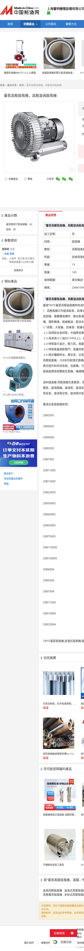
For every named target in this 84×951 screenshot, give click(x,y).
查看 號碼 (9, 253)
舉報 (30, 179)
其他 (21, 85)
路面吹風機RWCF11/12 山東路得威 (22, 72)
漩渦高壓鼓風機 (52, 890)
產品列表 (12, 85)
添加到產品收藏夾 (13, 478)
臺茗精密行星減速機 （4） (20, 224)
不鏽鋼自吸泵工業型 (53, 864)
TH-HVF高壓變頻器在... (15, 357)
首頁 (2, 85)
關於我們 (29, 943)
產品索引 (8, 473)
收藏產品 (13, 179)
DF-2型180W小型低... (14, 394)
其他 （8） (11, 229)
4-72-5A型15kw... (12, 431)
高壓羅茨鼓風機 (52, 894)
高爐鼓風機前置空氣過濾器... (18, 321)
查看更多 (18, 270)
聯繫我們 (46, 943)
